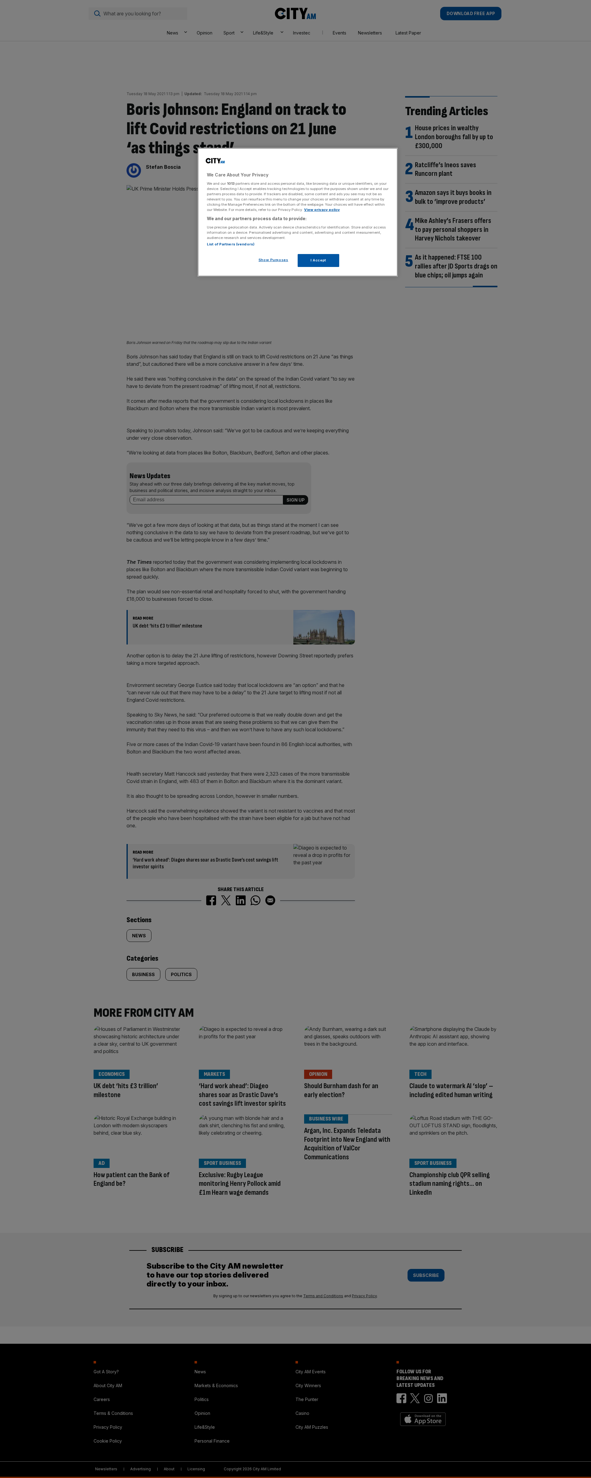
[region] (298, 212)
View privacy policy (322, 210)
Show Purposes (273, 260)
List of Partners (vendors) (231, 244)
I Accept (318, 260)
